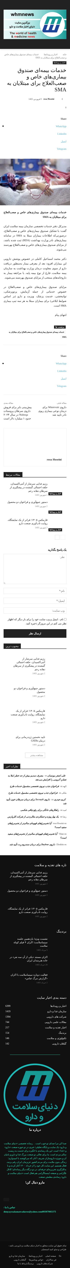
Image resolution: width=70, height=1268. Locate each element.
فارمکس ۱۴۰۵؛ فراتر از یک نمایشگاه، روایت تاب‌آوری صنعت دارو (28, 714)
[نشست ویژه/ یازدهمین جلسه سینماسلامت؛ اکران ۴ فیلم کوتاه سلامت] (57, 943)
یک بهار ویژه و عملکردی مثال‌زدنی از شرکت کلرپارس (33, 816)
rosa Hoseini (48, 99)
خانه (64, 54)
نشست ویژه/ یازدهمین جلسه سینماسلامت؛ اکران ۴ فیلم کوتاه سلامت (31, 942)
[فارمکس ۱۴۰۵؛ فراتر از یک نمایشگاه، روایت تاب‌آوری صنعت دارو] (57, 525)
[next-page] (57, 537)
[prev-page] (63, 537)
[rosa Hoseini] (57, 99)
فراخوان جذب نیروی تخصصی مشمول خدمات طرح (34, 786)
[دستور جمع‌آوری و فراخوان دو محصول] (57, 507)
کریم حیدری (60, 799)
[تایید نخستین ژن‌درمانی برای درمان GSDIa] (56, 740)
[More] (35, 153)
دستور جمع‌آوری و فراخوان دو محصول (27, 502)
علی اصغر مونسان (56, 775)
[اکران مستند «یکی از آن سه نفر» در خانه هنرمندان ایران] (57, 962)
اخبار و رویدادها (50, 54)
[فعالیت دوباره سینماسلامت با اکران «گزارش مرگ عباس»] (57, 979)
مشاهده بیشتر (36, 755)
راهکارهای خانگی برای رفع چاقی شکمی (39, 810)
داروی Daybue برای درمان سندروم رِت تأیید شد (32, 844)
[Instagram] (6, 1199)
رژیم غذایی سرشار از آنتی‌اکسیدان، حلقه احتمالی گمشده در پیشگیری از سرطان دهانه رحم (29, 487)
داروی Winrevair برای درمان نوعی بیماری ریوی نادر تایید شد (52, 411)
